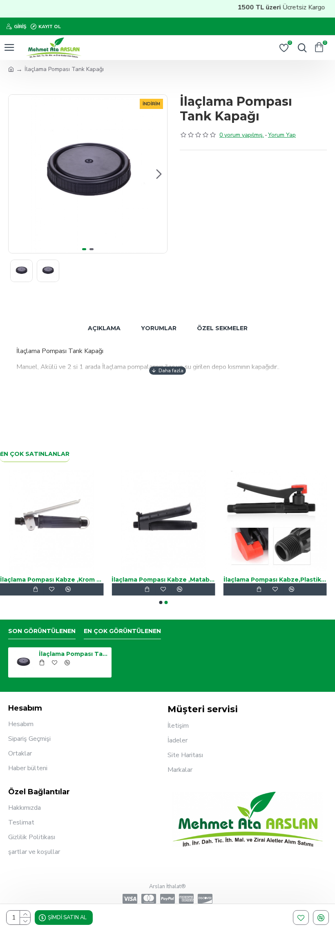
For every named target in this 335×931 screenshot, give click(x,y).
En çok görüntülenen (122, 631)
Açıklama (104, 328)
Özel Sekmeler (222, 328)
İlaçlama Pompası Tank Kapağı (74, 654)
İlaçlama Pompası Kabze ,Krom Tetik (152, 579)
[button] (17, 174)
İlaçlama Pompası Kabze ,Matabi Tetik (264, 579)
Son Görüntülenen (42, 631)
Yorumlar (158, 328)
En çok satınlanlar (34, 454)
